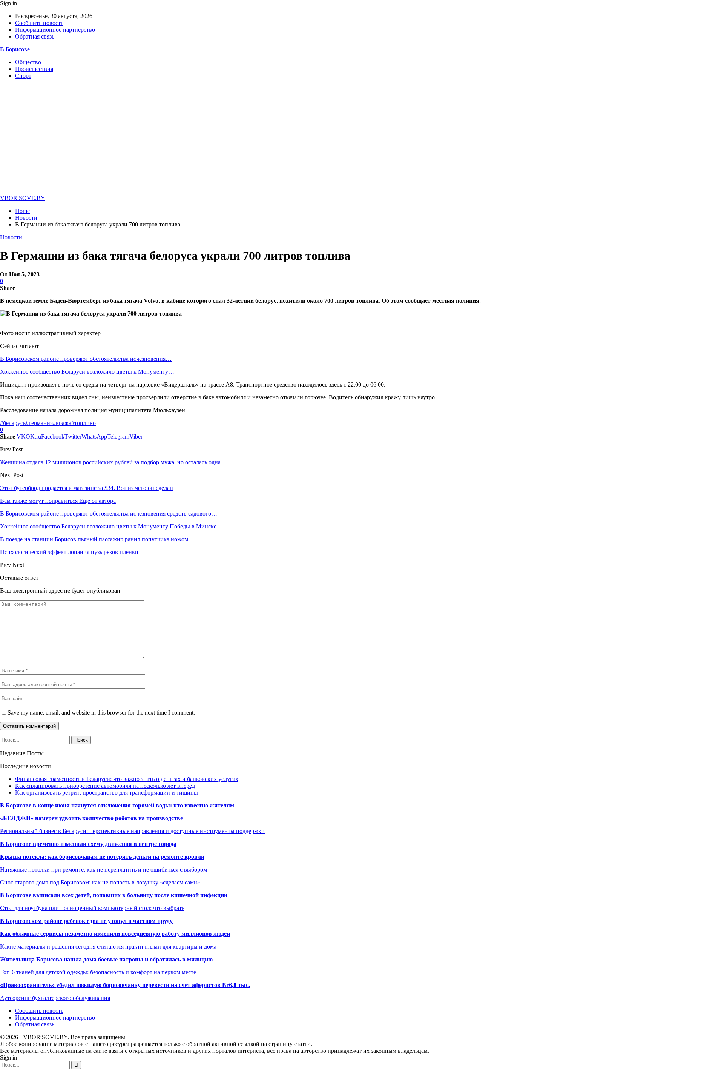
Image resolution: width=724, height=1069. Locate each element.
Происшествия (34, 69)
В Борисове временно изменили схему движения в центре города (88, 844)
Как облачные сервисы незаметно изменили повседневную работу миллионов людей (115, 933)
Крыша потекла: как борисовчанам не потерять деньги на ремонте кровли (102, 856)
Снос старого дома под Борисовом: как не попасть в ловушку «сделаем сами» (100, 882)
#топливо (83, 423)
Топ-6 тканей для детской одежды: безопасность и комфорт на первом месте (98, 972)
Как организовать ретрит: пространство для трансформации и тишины (106, 792)
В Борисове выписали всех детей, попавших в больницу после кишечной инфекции (113, 895)
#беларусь (13, 423)
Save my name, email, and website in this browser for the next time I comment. (101, 712)
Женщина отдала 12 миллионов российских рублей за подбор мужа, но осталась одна (110, 462)
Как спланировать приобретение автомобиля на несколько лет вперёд (105, 785)
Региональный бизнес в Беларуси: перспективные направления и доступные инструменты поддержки (132, 831)
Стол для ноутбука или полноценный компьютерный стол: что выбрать (92, 908)
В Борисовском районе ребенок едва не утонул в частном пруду (86, 921)
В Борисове (15, 49)
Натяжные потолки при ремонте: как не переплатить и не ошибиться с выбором (103, 869)
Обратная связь (34, 36)
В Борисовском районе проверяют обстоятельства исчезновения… (86, 359)
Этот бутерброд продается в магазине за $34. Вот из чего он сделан (86, 488)
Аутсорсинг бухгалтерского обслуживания (55, 998)
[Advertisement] (362, 138)
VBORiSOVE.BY (22, 198)
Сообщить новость (39, 23)
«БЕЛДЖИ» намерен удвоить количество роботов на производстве (91, 818)
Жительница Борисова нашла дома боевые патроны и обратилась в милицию (106, 959)
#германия (39, 423)
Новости (11, 237)
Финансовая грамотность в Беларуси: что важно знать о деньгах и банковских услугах (126, 779)
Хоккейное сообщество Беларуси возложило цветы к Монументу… (87, 371)
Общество (28, 62)
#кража (62, 423)
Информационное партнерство (55, 29)
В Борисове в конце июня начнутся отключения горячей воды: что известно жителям (117, 805)
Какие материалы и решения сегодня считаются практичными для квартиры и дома (108, 946)
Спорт (23, 75)
